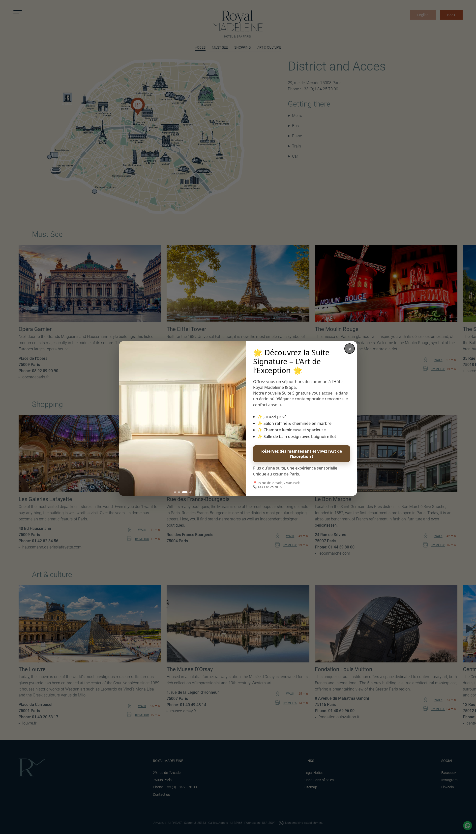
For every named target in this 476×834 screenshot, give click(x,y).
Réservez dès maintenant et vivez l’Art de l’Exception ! (301, 453)
